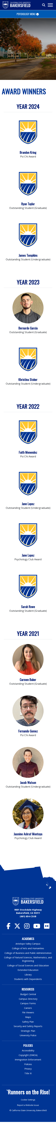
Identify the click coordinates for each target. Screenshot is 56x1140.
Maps (28, 1017)
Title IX (28, 1073)
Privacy (28, 1068)
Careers (28, 1008)
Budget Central (28, 994)
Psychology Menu (26, 14)
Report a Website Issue (28, 1105)
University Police (28, 1035)
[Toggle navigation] (50, 5)
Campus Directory (28, 998)
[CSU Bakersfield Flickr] (46, 927)
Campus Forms (28, 1003)
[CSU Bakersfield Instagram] (26, 927)
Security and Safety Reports (28, 1026)
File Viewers (28, 1012)
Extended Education (28, 969)
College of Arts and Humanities (28, 948)
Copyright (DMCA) (28, 1055)
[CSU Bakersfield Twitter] (17, 927)
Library (28, 974)
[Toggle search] (44, 5)
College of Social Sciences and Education (28, 965)
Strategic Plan (28, 1030)
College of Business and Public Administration (28, 952)
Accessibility (28, 1050)
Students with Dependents (28, 979)
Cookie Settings (28, 1099)
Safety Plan (28, 1021)
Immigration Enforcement (28, 1059)
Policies (28, 1064)
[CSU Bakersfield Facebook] (8, 927)
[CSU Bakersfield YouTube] (36, 927)
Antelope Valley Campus (28, 943)
